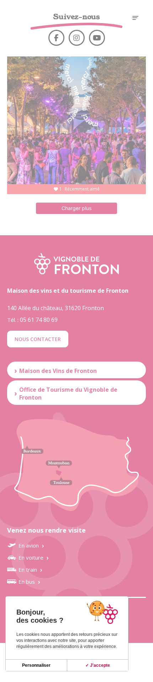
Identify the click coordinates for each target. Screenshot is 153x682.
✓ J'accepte (97, 665)
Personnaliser (36, 665)
